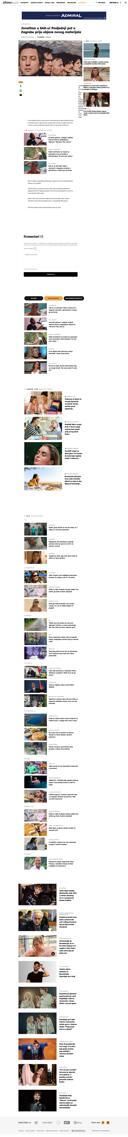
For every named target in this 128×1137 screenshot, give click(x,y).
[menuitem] (126, 2)
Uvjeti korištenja (40, 1130)
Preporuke (60, 2)
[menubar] (126, 2)
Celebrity (24, 2)
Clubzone (82, 2)
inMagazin (71, 2)
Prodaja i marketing (30, 1130)
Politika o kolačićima (64, 1130)
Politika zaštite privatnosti (52, 1130)
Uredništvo (21, 1130)
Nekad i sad (49, 2)
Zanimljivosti (37, 2)
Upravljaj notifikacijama (79, 1130)
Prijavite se (50, 274)
